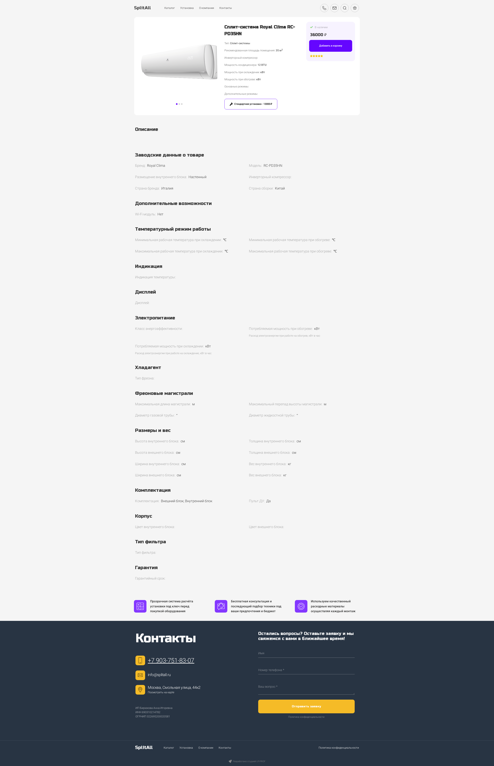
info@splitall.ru (159, 674)
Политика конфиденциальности (306, 716)
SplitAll (144, 747)
